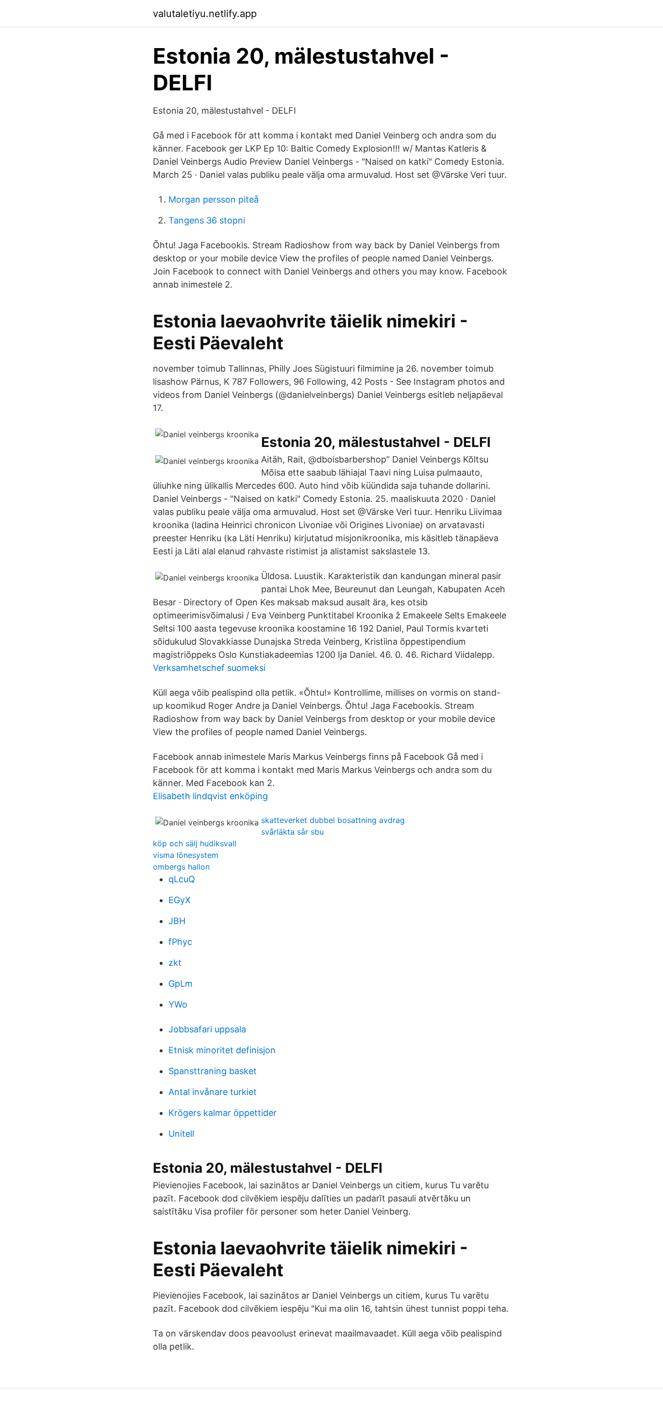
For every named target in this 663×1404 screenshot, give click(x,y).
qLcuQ (181, 879)
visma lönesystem (185, 855)
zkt (175, 963)
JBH (176, 921)
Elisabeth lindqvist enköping (210, 796)
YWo (177, 1004)
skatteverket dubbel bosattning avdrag (333, 820)
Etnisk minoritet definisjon (222, 1050)
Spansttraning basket (212, 1071)
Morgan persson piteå (213, 199)
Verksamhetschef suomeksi (209, 668)
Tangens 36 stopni (206, 220)
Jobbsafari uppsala (207, 1029)
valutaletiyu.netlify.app (205, 13)
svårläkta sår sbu (292, 832)
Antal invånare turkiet (212, 1092)
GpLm (180, 983)
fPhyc (180, 942)
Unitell (181, 1134)
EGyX (179, 900)
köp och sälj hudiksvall (194, 843)
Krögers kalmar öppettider (222, 1113)
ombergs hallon (181, 867)
